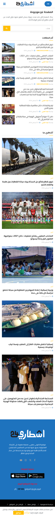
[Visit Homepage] (25, 3)
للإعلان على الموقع (16, 504)
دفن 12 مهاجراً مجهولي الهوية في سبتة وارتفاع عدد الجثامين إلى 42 (34, 118)
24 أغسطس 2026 (29, 50)
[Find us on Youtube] (21, 460)
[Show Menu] (4, 4)
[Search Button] (6, 28)
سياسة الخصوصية (46, 504)
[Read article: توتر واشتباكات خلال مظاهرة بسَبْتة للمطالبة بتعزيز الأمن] (8, 108)
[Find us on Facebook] (34, 460)
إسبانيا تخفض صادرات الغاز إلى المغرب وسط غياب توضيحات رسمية (34, 79)
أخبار (52, 178)
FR (48, 3)
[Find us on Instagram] (26, 460)
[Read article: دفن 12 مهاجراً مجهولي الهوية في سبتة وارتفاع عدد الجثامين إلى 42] (8, 119)
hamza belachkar (42, 50)
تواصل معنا (32, 504)
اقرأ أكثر (27, 512)
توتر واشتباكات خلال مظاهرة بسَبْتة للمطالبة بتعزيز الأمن (36, 107)
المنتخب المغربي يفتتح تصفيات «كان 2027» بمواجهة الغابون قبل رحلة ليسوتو (36, 57)
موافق (18, 512)
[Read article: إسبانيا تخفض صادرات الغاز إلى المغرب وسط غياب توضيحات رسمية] (8, 81)
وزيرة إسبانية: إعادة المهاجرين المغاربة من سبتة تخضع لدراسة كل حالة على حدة (34, 68)
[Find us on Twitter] (30, 460)
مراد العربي (45, 62)
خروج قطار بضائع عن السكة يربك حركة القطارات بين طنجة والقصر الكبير (35, 46)
